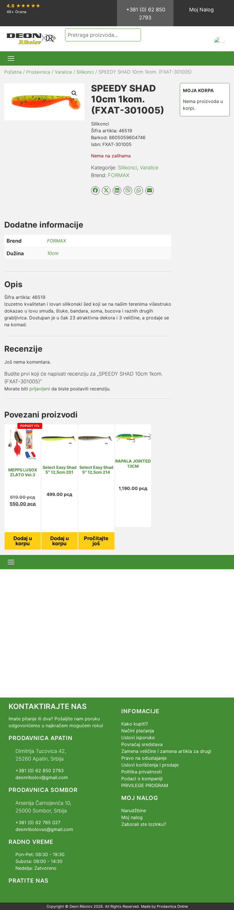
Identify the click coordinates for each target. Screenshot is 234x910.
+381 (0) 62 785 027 (37, 822)
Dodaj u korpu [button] (22, 540)
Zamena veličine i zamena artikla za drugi (166, 751)
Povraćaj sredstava (142, 744)
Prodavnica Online (172, 906)
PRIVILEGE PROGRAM (144, 785)
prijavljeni (39, 389)
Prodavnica (38, 72)
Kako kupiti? (134, 724)
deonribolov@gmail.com (41, 777)
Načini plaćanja (137, 730)
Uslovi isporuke (138, 737)
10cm (52, 253)
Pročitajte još (96, 540)
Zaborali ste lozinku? (143, 824)
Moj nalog (132, 817)
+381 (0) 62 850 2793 (145, 14)
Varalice (63, 72)
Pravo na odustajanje (144, 758)
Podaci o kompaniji (142, 778)
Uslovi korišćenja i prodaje (150, 765)
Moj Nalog (201, 10)
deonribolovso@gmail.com (44, 829)
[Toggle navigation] (11, 58)
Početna (13, 72)
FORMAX (118, 175)
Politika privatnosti (141, 772)
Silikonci (85, 72)
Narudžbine (133, 810)
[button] (74, 93)
